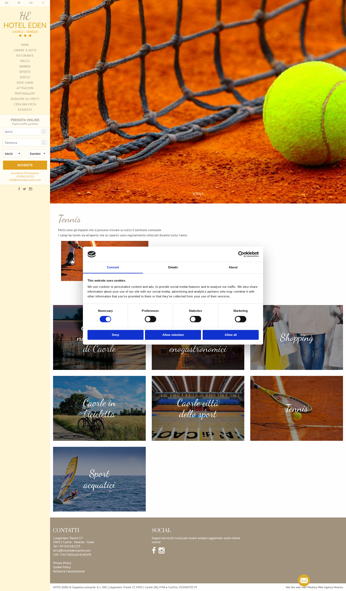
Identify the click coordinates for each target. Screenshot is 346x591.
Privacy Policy (62, 563)
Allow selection (173, 335)
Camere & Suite (25, 50)
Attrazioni (25, 88)
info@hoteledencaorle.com (25, 180)
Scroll (198, 193)
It (43, 3)
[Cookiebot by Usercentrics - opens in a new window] (241, 254)
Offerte (25, 72)
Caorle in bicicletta (99, 408)
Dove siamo (25, 83)
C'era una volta (25, 104)
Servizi (25, 77)
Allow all (231, 335)
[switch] (150, 319)
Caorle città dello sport (198, 408)
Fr (19, 3)
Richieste (25, 110)
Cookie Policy (62, 567)
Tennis (296, 408)
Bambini (25, 66)
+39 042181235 (69, 546)
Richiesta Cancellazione (69, 571)
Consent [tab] (113, 267)
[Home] (25, 24)
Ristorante (25, 55)
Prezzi (25, 61)
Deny (115, 335)
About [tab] (233, 267)
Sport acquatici (99, 479)
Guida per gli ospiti (25, 99)
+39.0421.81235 (25, 176)
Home (25, 45)
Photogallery (25, 93)
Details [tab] (173, 267)
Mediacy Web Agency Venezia (325, 587)
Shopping (296, 337)
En (6, 3)
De (31, 3)
